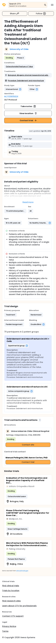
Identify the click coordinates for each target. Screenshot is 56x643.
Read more (28, 202)
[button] (19, 66)
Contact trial (26, 120)
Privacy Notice (9, 626)
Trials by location (10, 590)
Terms (5, 631)
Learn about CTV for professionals (19, 605)
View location (26, 113)
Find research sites (11, 601)
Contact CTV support (13, 616)
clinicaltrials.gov (22, 571)
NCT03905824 (11, 96)
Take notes (26, 106)
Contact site (28, 444)
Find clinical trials (10, 585)
